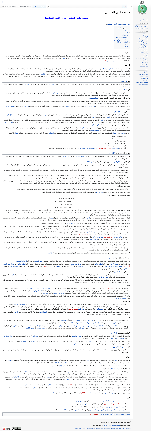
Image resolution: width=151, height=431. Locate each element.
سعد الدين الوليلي (84, 234)
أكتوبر (33, 328)
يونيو (51, 218)
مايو (92, 162)
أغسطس (88, 393)
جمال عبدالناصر (76, 336)
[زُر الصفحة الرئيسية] (142, 8)
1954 (89, 341)
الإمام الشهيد (95, 323)
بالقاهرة (43, 74)
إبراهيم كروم (94, 239)
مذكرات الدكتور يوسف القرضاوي (114, 404)
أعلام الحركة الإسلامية (106, 414)
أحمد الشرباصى (118, 401)
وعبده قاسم (81, 148)
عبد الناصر (81, 266)
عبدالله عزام (123, 90)
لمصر (111, 371)
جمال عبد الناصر (103, 277)
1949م (88, 162)
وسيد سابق (79, 326)
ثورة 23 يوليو (111, 60)
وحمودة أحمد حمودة (105, 148)
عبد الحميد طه (70, 384)
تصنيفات (127, 414)
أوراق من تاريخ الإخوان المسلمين (100, 410)
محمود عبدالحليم (119, 272)
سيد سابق (22, 288)
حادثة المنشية (41, 328)
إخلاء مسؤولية (78, 428)
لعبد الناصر (25, 371)
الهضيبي (112, 257)
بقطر (81, 365)
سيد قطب (51, 84)
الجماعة (119, 125)
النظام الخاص (99, 264)
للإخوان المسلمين (21, 261)
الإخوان (124, 81)
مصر (63, 58)
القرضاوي (85, 404)
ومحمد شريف (73, 309)
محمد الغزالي (126, 269)
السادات (56, 362)
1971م (83, 393)
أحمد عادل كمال (119, 112)
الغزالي (61, 326)
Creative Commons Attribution (111, 425)
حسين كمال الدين (92, 231)
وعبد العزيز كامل (108, 237)
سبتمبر (97, 130)
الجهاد (101, 120)
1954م (72, 323)
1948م (112, 153)
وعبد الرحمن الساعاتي (92, 148)
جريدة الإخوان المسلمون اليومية (114, 407)
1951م (50, 253)
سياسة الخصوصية (126, 428)
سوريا (69, 371)
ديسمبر (68, 156)
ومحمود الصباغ (119, 266)
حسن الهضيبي (38, 261)
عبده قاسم (81, 309)
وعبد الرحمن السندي (36, 288)
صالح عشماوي (95, 125)
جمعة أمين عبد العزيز (117, 410)
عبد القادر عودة (37, 291)
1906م (104, 68)
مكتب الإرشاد (114, 264)
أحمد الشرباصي (94, 98)
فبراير (79, 323)
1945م (92, 130)
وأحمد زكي (127, 266)
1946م (122, 133)
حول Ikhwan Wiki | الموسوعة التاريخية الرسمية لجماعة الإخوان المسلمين (102, 428)
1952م (105, 60)
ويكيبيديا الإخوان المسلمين (114, 24)
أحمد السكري (9, 122)
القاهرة (111, 68)
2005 (65, 410)
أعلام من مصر (93, 414)
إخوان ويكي (126, 24)
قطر (88, 360)
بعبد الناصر (90, 320)
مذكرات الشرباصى (106, 401)
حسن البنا (67, 106)
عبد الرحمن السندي (76, 264)
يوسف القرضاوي (118, 347)
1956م (76, 344)
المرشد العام (27, 326)
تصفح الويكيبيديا (119, 414)
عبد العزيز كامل (111, 288)
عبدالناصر (46, 266)
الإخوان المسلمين (89, 106)
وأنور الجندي (115, 148)
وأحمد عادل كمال (109, 266)
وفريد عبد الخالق (98, 237)
